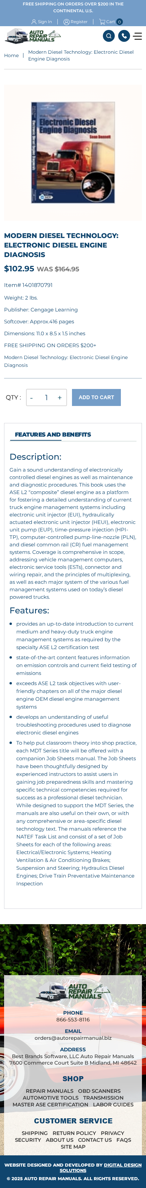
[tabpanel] (73, 677)
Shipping (35, 1133)
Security (28, 1140)
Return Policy (74, 1133)
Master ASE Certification (50, 1104)
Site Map (73, 1146)
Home (11, 55)
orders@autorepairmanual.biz (73, 1038)
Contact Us (95, 1140)
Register (79, 21)
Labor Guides (113, 1104)
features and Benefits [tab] (53, 434)
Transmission (103, 1097)
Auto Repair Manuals (52, 1178)
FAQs (123, 1140)
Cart (110, 21)
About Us (59, 1140)
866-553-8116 (124, 36)
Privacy (112, 1133)
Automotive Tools (50, 1097)
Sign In (45, 21)
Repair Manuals (49, 1091)
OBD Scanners (99, 1091)
